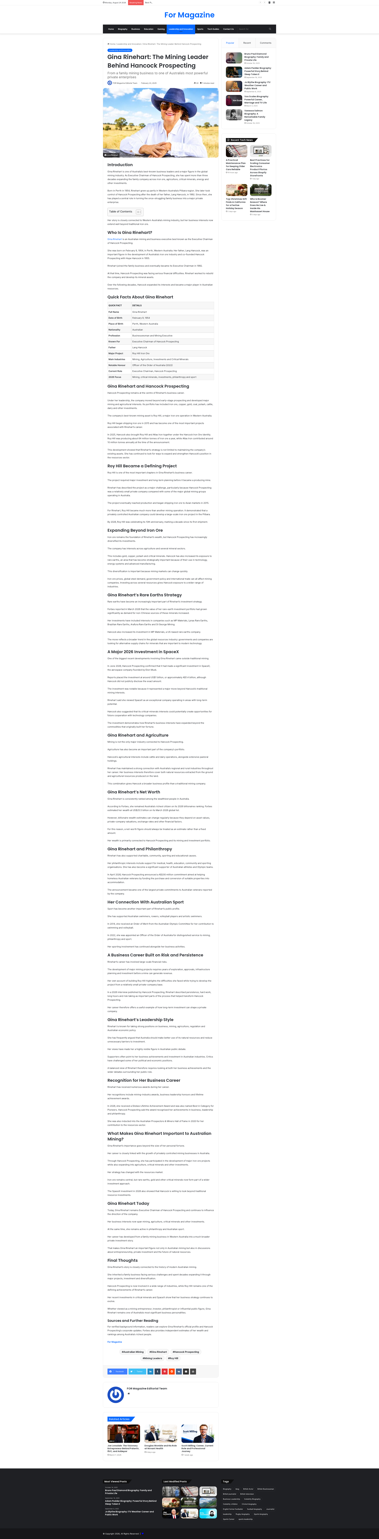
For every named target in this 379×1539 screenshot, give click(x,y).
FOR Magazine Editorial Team (147, 1388)
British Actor (248, 1489)
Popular (230, 42)
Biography (122, 29)
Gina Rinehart (114, 239)
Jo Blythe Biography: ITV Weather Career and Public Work (257, 85)
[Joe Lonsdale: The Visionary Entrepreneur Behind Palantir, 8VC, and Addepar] (123, 1433)
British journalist (229, 1494)
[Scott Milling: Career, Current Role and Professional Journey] (198, 1433)
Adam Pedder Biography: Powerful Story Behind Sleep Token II (258, 71)
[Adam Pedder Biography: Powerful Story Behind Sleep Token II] (234, 72)
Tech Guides (213, 29)
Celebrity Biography (252, 1499)
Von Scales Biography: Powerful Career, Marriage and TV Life (256, 99)
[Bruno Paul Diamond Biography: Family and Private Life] (234, 57)
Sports (200, 29)
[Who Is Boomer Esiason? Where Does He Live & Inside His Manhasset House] (261, 190)
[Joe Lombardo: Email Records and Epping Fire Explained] (171, 1513)
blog (237, 1489)
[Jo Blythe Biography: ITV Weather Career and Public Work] (234, 86)
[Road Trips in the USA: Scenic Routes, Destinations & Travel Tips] (208, 1502)
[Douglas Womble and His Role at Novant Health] (160, 1433)
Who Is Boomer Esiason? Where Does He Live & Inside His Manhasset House (260, 205)
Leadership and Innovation (181, 29)
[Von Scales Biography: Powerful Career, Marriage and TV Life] (234, 100)
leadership (227, 1514)
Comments (265, 42)
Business (135, 29)
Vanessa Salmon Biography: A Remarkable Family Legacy (254, 115)
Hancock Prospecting (186, 1351)
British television (247, 1494)
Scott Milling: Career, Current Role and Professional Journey (197, 1448)
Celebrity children (230, 1504)
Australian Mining (133, 1351)
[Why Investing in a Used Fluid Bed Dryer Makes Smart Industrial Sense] (171, 1491)
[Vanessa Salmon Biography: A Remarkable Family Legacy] (234, 114)
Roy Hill (174, 1358)
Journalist (270, 1509)
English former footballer (233, 1509)
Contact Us (228, 29)
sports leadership (246, 1519)
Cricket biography (249, 1504)
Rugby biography (243, 1514)
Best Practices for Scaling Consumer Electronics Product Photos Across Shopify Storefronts (187, 2)
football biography (254, 1509)
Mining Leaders (153, 1358)
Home (111, 29)
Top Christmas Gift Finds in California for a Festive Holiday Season (236, 203)
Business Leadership (231, 1499)
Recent (247, 42)
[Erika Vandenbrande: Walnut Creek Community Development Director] (208, 1513)
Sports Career (228, 1519)
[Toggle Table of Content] (137, 212)
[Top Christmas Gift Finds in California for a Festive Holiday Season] (236, 190)
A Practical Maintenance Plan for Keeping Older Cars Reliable (236, 165)
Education (148, 29)
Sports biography (261, 1514)
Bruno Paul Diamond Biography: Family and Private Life (256, 57)
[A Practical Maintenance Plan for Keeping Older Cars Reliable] (236, 151)
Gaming (161, 29)
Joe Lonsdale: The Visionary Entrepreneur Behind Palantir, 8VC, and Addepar (123, 1448)
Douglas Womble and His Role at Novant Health (160, 1447)
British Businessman (265, 1489)
